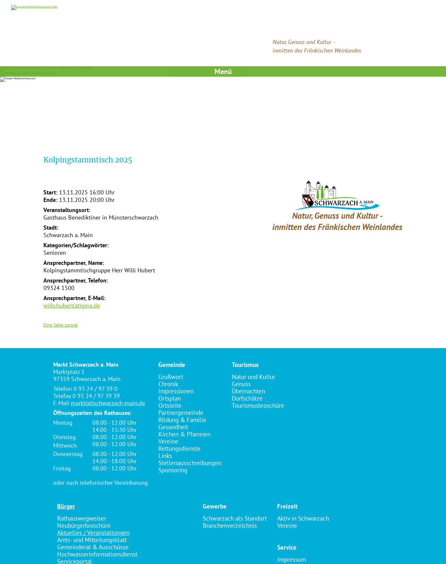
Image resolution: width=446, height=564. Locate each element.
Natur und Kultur (253, 376)
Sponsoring (172, 470)
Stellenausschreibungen (189, 462)
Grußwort (170, 376)
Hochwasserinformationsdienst (97, 554)
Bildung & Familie (182, 419)
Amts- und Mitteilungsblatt (92, 539)
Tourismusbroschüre (258, 405)
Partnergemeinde (180, 412)
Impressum (291, 559)
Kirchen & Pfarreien (184, 434)
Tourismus (245, 364)
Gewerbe (215, 506)
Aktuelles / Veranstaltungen (93, 532)
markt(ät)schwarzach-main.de (108, 403)
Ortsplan (169, 398)
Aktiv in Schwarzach (303, 518)
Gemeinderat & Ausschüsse (93, 547)
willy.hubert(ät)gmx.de (71, 305)
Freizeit (287, 506)
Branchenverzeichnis (230, 525)
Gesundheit (173, 427)
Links (165, 455)
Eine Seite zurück (60, 325)
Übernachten (248, 391)
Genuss (241, 384)
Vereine (168, 441)
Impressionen (176, 391)
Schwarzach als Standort (235, 518)
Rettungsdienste (179, 448)
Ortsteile (170, 405)
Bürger (66, 506)
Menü (223, 71)
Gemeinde (171, 364)
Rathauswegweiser (81, 518)
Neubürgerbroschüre (84, 525)
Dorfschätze (247, 398)
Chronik (168, 384)
